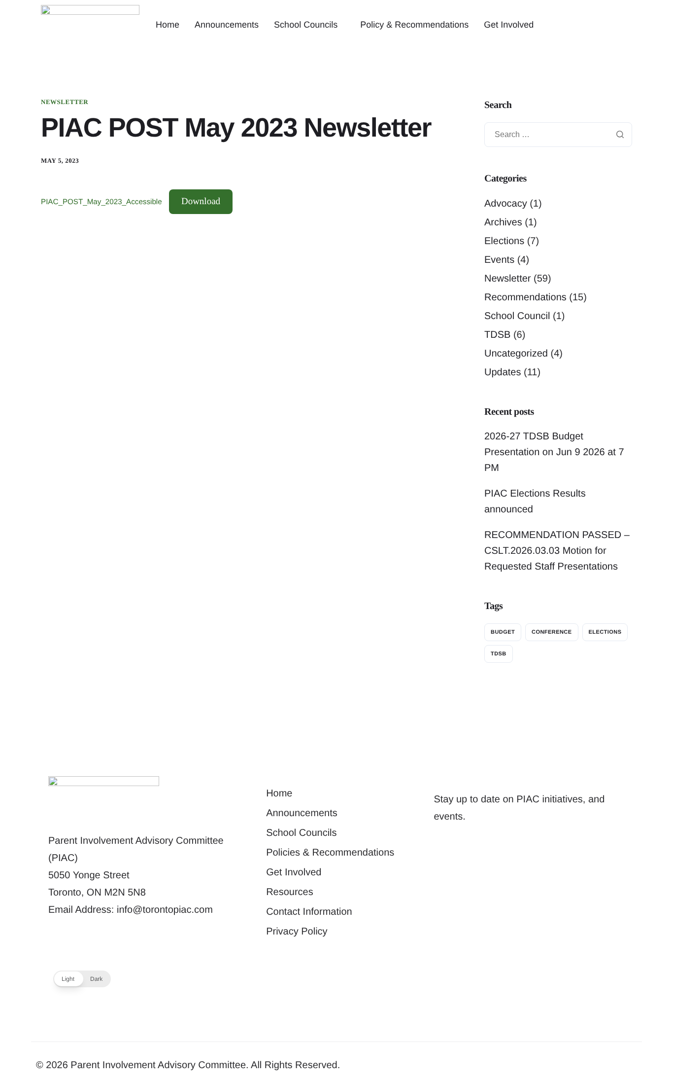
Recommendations (525, 297)
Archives (503, 222)
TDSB (497, 334)
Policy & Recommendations (414, 25)
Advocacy (505, 203)
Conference (552, 632)
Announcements (227, 25)
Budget (503, 632)
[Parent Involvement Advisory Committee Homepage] (90, 24)
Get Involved (509, 25)
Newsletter (64, 102)
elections (605, 632)
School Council (517, 316)
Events (499, 259)
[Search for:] (558, 134)
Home (167, 25)
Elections (504, 241)
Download (200, 201)
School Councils (305, 25)
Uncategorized (516, 353)
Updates (502, 372)
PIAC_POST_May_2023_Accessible (101, 202)
